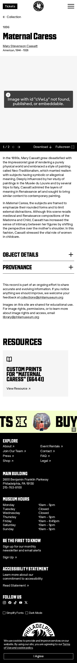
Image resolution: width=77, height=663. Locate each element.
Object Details (20, 255)
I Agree (38, 656)
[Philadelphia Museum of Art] (38, 6)
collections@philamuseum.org (41, 297)
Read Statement (14, 585)
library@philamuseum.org (21, 317)
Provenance (17, 267)
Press (7, 456)
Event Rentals (50, 446)
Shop (6, 460)
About (7, 446)
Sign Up (8, 557)
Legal (44, 460)
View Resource (17, 388)
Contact (46, 451)
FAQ (43, 456)
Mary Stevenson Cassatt (20, 46)
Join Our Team (13, 451)
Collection (14, 17)
